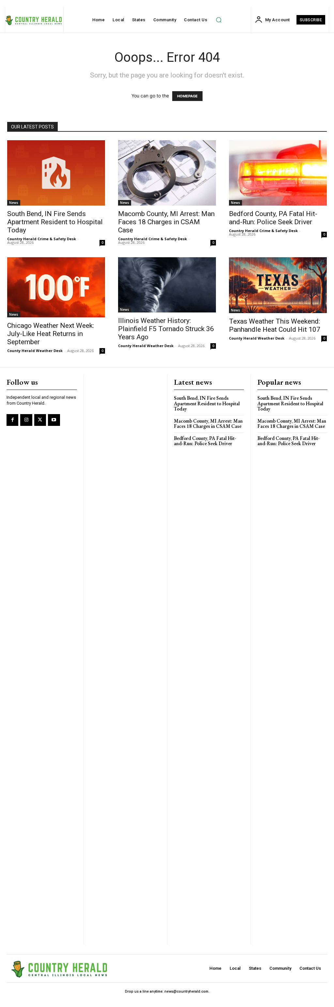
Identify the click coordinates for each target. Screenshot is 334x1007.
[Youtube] (54, 420)
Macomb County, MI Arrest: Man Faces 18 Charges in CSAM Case (166, 222)
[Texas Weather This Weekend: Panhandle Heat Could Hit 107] (278, 285)
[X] (40, 420)
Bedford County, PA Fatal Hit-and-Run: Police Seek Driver (273, 218)
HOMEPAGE (187, 96)
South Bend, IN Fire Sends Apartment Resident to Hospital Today (55, 222)
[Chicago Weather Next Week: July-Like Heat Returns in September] (56, 287)
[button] (218, 20)
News (13, 202)
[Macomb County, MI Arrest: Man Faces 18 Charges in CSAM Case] (167, 173)
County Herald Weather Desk (35, 350)
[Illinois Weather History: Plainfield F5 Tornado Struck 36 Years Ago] (167, 284)
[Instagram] (26, 420)
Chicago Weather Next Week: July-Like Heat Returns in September (50, 334)
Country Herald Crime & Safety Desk (41, 238)
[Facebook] (12, 420)
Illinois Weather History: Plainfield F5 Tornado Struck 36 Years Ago (166, 329)
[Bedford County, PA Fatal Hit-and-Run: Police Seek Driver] (278, 173)
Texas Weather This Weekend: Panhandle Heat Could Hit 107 (274, 325)
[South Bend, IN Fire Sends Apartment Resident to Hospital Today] (56, 173)
